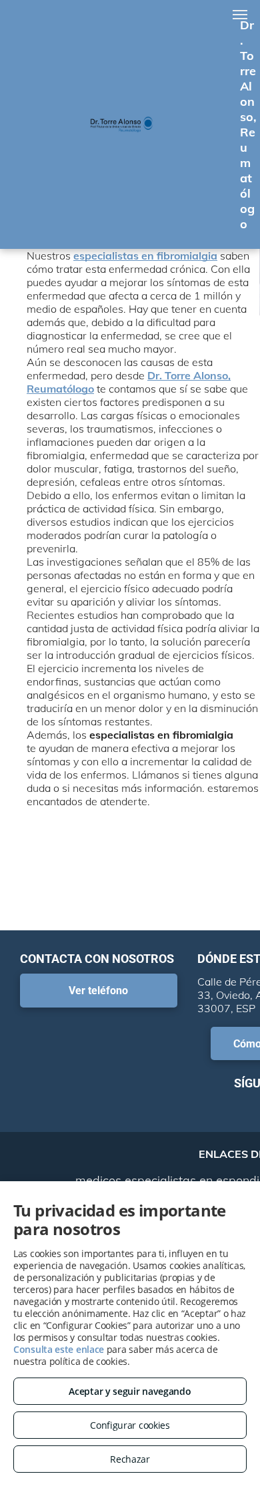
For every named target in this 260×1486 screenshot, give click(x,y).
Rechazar (130, 1459)
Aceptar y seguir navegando (130, 1391)
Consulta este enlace (58, 1349)
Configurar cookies (130, 1425)
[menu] (240, 14)
